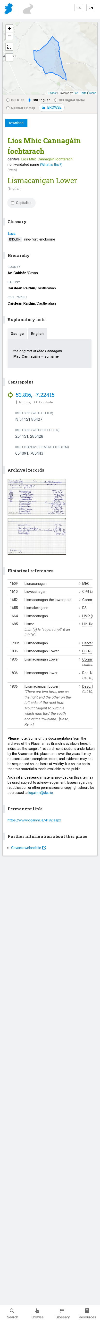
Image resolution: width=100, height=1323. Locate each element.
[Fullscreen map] (9, 46)
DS (84, 608)
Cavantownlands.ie (26, 848)
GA (78, 8)
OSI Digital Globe (72, 100)
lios (12, 233)
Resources (87, 1317)
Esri (76, 93)
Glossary (63, 1317)
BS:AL (87, 651)
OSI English (41, 100)
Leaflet (53, 93)
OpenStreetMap (23, 108)
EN (91, 8)
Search (12, 1317)
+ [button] (9, 28)
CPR (85, 591)
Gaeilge (17, 333)
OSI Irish (17, 100)
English (37, 333)
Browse (38, 1317)
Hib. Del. (88, 624)
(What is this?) (51, 164)
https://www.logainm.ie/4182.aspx (34, 820)
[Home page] (9, 9)
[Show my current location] (9, 57)
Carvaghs (89, 643)
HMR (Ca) (90, 616)
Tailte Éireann (88, 93)
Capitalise (24, 203)
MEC (86, 583)
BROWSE (54, 107)
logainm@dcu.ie (40, 793)
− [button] (9, 36)
